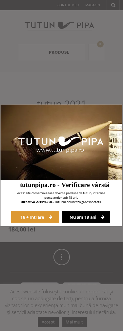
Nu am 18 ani (83, 217)
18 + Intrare (32, 217)
